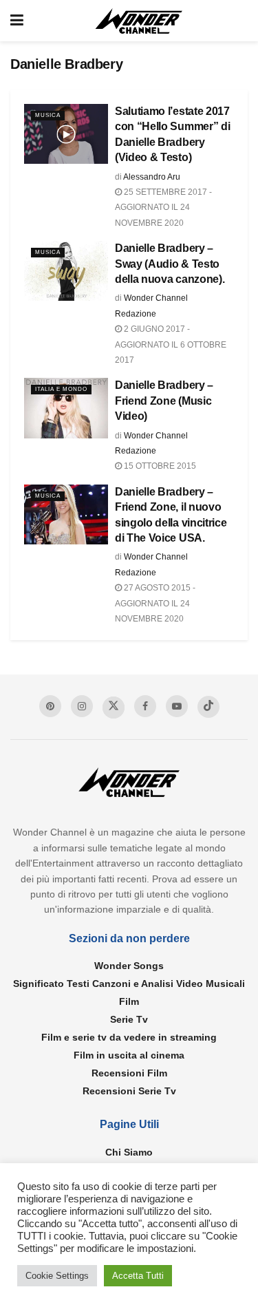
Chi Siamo (129, 1152)
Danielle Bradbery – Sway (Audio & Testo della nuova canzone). (169, 263)
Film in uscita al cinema (129, 1055)
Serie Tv (129, 1019)
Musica (48, 115)
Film (129, 1001)
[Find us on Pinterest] (50, 706)
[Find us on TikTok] (208, 707)
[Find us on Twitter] (114, 708)
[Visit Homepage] (139, 21)
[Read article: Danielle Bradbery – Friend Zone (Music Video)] (66, 408)
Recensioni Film (129, 1072)
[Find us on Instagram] (82, 706)
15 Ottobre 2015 (159, 466)
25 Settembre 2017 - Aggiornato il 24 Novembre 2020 (163, 207)
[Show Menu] (16, 20)
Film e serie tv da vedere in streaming (129, 1037)
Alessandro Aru (151, 177)
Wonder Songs (129, 965)
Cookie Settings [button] (57, 1276)
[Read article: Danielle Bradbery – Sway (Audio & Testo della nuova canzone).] (66, 271)
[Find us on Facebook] (145, 706)
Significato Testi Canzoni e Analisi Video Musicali (129, 983)
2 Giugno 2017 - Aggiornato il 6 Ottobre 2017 (170, 344)
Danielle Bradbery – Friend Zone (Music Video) (164, 400)
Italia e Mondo (61, 389)
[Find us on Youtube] (177, 706)
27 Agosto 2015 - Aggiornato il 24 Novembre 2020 (155, 603)
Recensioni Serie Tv (129, 1090)
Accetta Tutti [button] (138, 1276)
